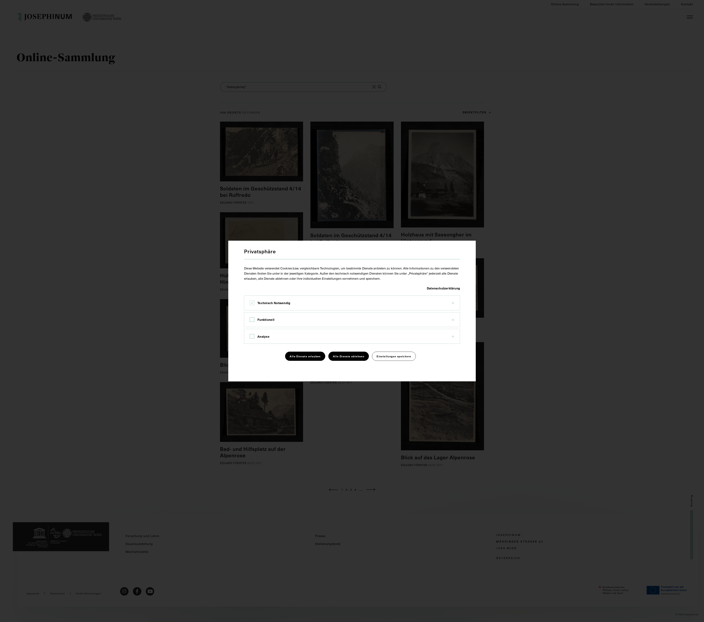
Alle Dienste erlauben (305, 356)
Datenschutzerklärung (443, 288)
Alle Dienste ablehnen (348, 356)
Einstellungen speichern (394, 356)
